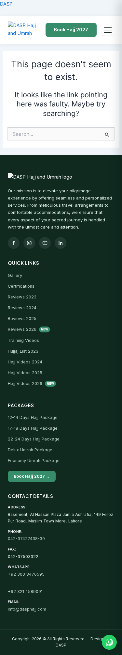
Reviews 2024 (22, 307)
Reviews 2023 (22, 297)
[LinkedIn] (60, 243)
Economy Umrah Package (34, 460)
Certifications (21, 286)
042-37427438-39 (26, 538)
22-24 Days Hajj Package (34, 439)
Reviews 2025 (22, 318)
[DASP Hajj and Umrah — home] (23, 30)
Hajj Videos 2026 (31, 383)
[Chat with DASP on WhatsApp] (109, 642)
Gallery (15, 275)
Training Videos (23, 340)
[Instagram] (29, 243)
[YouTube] (45, 243)
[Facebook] (14, 243)
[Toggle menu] (107, 30)
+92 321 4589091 (25, 591)
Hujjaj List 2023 (23, 351)
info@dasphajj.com (27, 609)
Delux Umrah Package (30, 449)
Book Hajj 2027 (71, 29)
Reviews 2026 (28, 329)
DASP (6, 4)
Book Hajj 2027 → (32, 476)
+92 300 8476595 (26, 574)
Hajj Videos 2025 (25, 372)
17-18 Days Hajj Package (33, 428)
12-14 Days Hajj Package (33, 417)
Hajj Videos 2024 (25, 361)
